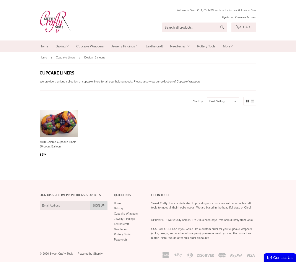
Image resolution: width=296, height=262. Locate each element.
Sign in (225, 17)
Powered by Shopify (90, 253)
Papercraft (120, 239)
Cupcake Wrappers (90, 46)
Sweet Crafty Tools (61, 253)
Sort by (198, 101)
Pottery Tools (206, 46)
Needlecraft (178, 46)
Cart (247, 27)
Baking (61, 46)
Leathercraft (154, 46)
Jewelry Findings (123, 46)
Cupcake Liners (65, 57)
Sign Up (99, 205)
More (226, 46)
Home (44, 46)
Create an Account (245, 17)
